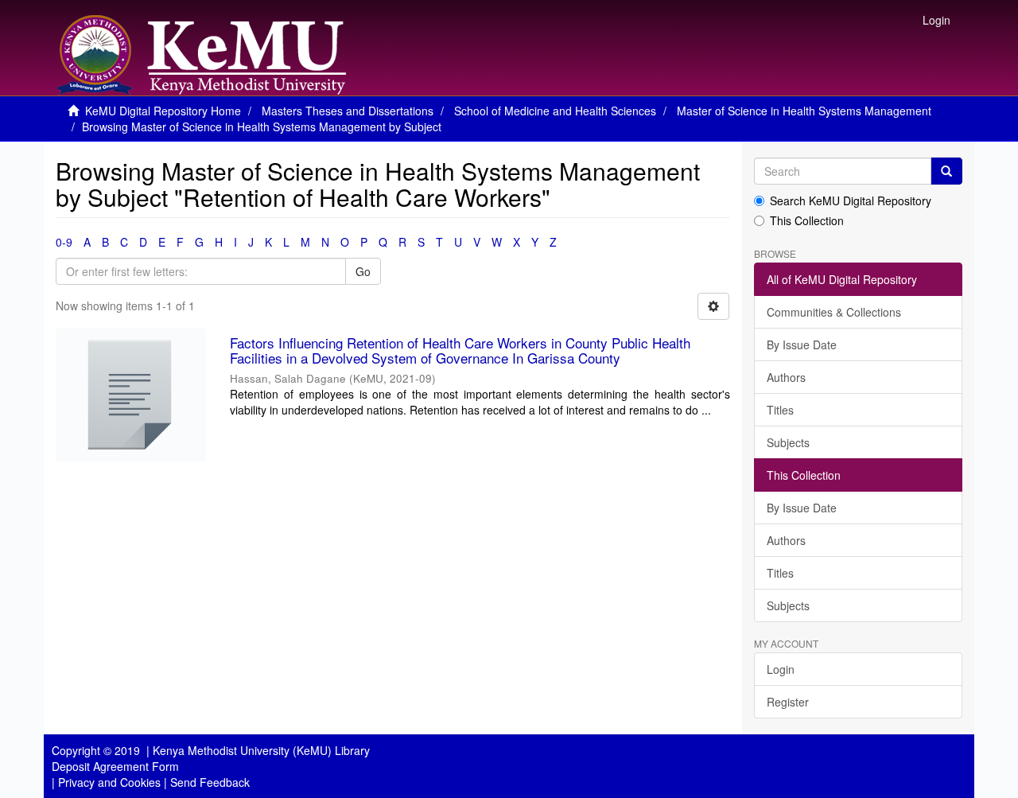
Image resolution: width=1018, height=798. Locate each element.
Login (781, 669)
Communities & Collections (834, 312)
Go (363, 271)
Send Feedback (210, 782)
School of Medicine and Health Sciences (555, 111)
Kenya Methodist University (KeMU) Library (261, 750)
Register (788, 702)
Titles (780, 410)
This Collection (807, 220)
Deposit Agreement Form (115, 766)
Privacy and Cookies (109, 782)
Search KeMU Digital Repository (850, 200)
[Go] (946, 171)
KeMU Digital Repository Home (163, 111)
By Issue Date (802, 344)
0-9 (64, 242)
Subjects (788, 442)
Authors (786, 377)
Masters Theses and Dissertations (347, 111)
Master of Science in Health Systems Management (804, 111)
